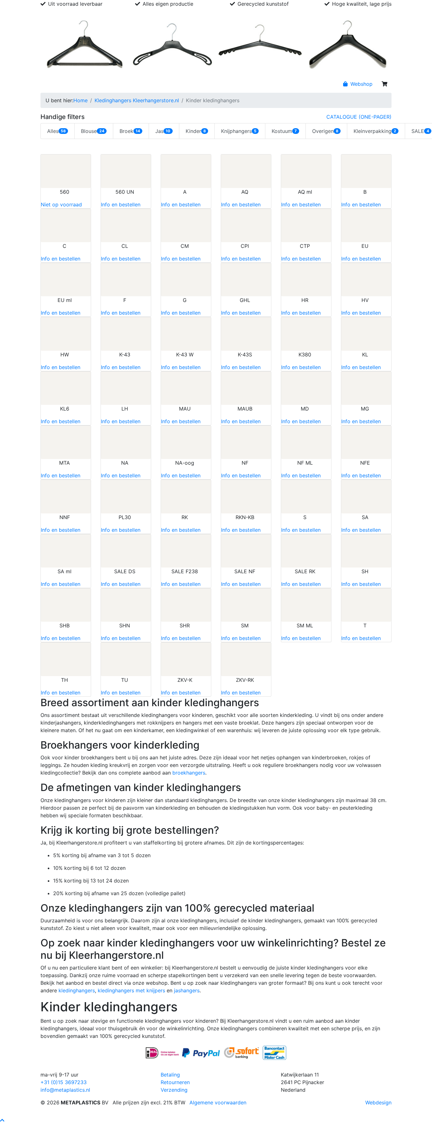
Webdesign (378, 1102)
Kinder (196, 131)
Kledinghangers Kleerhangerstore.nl (137, 100)
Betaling (170, 1074)
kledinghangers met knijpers (131, 990)
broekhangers (188, 772)
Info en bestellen (120, 204)
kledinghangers (77, 990)
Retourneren (175, 1082)
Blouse (92, 131)
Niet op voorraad (61, 204)
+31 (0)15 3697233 (63, 1082)
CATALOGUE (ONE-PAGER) (359, 117)
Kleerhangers (116, 84)
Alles (56, 131)
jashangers (187, 990)
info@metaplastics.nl (65, 1090)
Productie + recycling (162, 84)
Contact (203, 84)
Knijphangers (238, 131)
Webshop (361, 84)
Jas (162, 131)
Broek (130, 131)
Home (50, 84)
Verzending (174, 1090)
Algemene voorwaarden (217, 1102)
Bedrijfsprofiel (79, 84)
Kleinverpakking (375, 131)
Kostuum (284, 131)
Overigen (325, 131)
